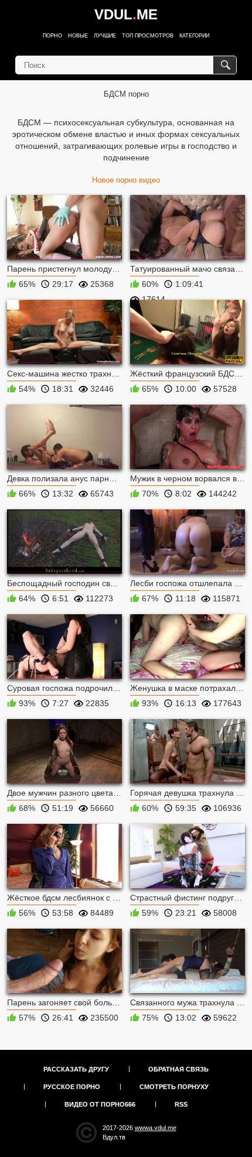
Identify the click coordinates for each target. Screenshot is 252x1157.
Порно (52, 36)
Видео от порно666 (99, 1104)
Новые (78, 36)
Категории (194, 36)
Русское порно (71, 1086)
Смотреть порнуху (174, 1086)
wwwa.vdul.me (155, 1127)
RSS (181, 1104)
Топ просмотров (147, 36)
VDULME (126, 14)
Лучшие (105, 36)
